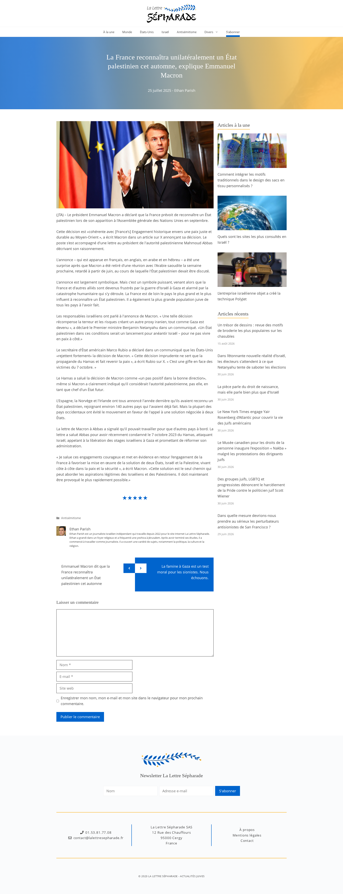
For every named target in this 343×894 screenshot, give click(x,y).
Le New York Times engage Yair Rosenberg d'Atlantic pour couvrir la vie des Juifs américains (250, 417)
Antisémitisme (187, 32)
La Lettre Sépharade (163, 876)
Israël (165, 32)
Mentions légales (247, 835)
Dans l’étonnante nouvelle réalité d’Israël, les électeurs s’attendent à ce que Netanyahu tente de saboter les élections (252, 361)
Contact (247, 840)
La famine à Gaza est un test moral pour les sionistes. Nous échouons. (183, 572)
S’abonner (233, 32)
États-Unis (147, 32)
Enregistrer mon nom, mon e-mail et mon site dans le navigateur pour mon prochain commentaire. (132, 701)
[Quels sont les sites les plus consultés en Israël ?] (252, 227)
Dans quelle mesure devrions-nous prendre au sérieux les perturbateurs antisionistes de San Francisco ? (248, 521)
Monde (127, 32)
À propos (247, 829)
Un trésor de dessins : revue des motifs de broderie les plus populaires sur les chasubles (250, 331)
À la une (108, 32)
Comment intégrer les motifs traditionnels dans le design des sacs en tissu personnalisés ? (251, 180)
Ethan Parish (184, 90)
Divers (208, 32)
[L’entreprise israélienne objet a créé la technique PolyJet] (252, 284)
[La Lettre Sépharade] (171, 13)
